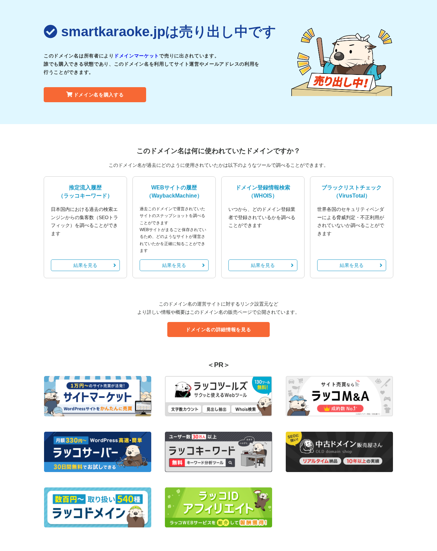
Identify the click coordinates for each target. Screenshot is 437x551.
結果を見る (85, 265)
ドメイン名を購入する (99, 94)
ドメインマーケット (136, 55)
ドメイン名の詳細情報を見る (218, 329)
